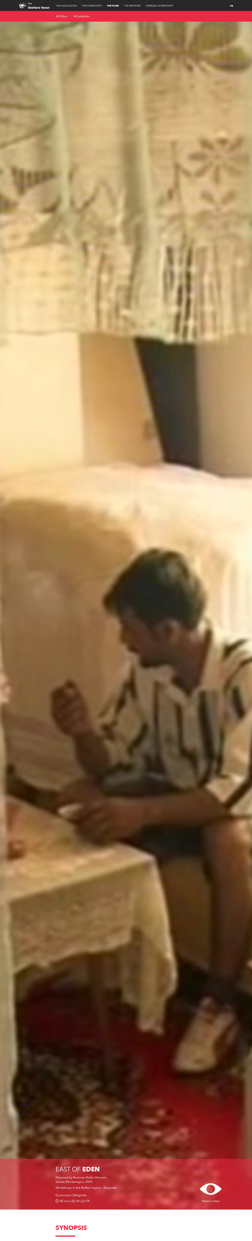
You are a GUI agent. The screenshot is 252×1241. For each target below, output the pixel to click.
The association (66, 5)
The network (132, 5)
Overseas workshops (159, 5)
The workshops (92, 5)
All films (61, 16)
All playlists (81, 16)
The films (113, 5)
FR (231, 5)
